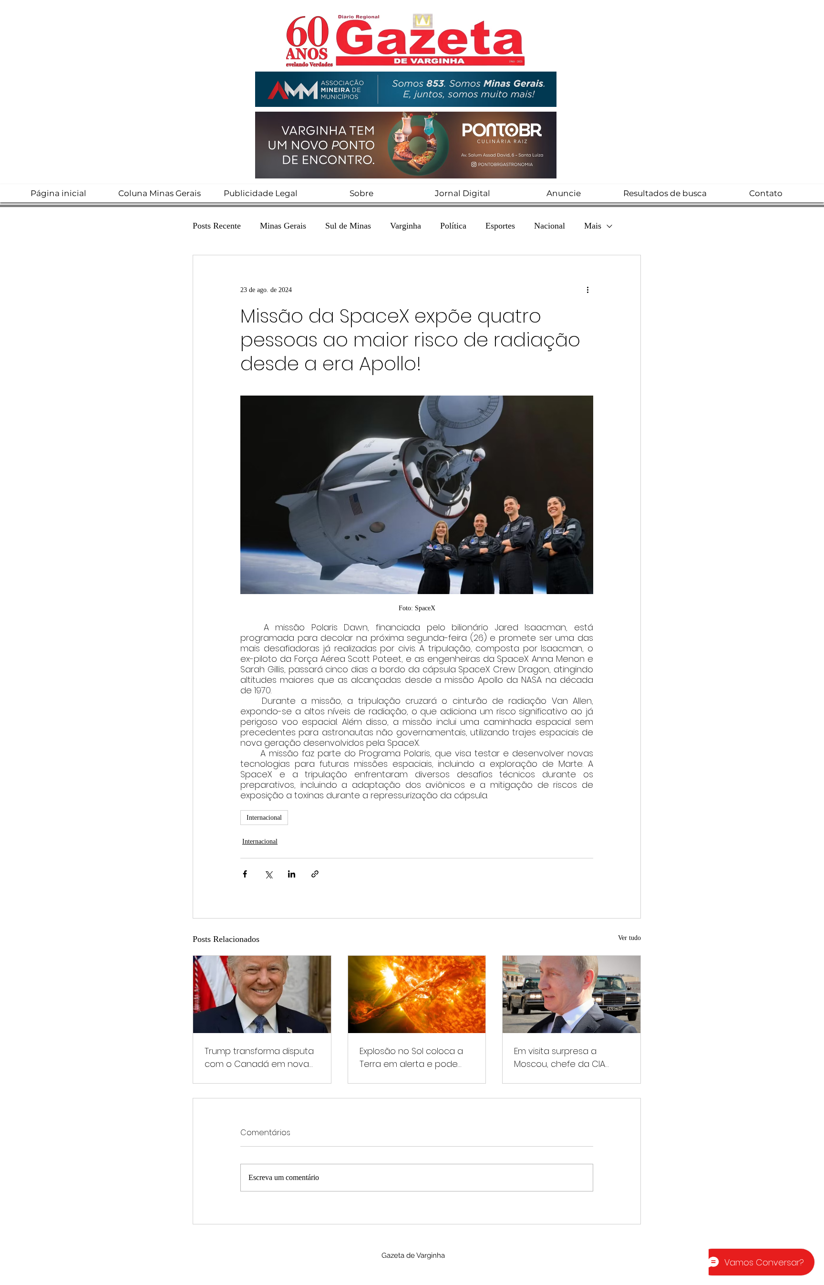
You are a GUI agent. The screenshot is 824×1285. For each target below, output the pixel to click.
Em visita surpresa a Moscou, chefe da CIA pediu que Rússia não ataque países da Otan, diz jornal (570, 1057)
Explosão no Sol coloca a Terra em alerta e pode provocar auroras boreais (413, 1057)
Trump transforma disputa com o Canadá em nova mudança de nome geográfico (259, 1057)
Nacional (549, 225)
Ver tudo (629, 937)
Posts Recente (217, 225)
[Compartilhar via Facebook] (244, 873)
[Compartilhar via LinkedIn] (291, 873)
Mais (592, 225)
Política (453, 225)
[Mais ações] (587, 289)
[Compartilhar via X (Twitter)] (268, 873)
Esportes (500, 225)
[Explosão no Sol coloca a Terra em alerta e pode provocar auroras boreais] (417, 994)
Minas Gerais (283, 225)
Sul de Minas (348, 225)
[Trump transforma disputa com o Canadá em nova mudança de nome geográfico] (262, 994)
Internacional (264, 817)
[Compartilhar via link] (314, 873)
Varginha (405, 225)
